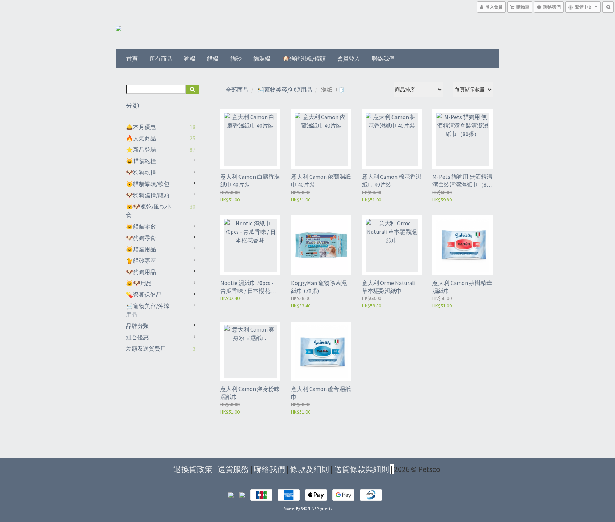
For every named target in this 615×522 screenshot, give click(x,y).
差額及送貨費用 (146, 348)
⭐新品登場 (141, 149)
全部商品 (237, 89)
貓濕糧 (261, 58)
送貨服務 (233, 469)
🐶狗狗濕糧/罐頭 (304, 58)
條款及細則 (309, 469)
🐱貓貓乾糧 (141, 161)
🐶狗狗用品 (141, 271)
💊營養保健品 (144, 294)
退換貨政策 (192, 469)
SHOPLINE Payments (316, 508)
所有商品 (160, 58)
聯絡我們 (383, 58)
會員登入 (348, 58)
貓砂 (236, 58)
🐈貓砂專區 (141, 260)
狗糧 (189, 58)
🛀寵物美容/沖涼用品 (147, 310)
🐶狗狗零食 (141, 237)
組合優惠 (137, 337)
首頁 (132, 58)
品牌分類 (137, 325)
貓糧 (213, 58)
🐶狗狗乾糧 (141, 172)
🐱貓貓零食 (141, 226)
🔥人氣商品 (141, 138)
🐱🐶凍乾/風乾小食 (148, 211)
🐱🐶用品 (139, 283)
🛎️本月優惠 (141, 126)
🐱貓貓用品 (141, 249)
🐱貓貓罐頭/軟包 (147, 183)
